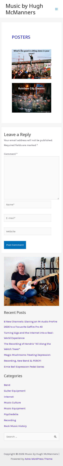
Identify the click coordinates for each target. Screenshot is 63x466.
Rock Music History (15, 425)
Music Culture (12, 402)
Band (7, 384)
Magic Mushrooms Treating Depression (27, 354)
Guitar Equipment (14, 390)
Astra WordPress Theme (38, 458)
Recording (10, 420)
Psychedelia (11, 414)
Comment (10, 153)
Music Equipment (14, 408)
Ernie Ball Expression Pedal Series (24, 366)
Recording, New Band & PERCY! (22, 360)
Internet (9, 396)
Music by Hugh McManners (24, 9)
